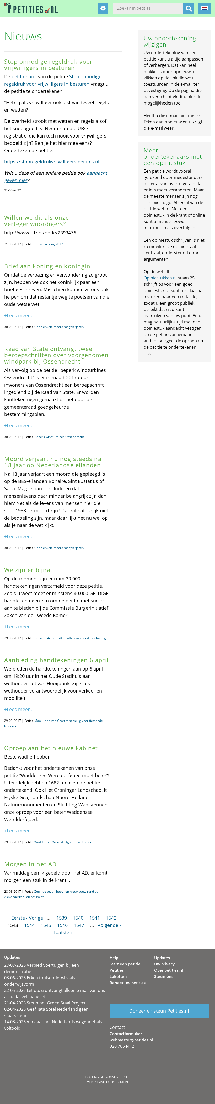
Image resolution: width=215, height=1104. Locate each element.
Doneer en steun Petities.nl (159, 1011)
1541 (94, 918)
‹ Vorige (34, 918)
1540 (78, 918)
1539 (61, 918)
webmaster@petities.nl (131, 1039)
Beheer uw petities (128, 982)
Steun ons (163, 976)
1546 (62, 925)
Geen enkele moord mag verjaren (59, 327)
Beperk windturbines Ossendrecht (59, 437)
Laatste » (63, 932)
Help (114, 957)
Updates (162, 957)
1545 (46, 925)
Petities (117, 970)
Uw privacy (164, 963)
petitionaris (24, 76)
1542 (111, 918)
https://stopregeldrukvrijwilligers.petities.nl (51, 161)
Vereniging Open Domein (107, 1082)
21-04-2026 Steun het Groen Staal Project (44, 1003)
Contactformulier (126, 1033)
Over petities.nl (168, 970)
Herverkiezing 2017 (48, 244)
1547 (79, 925)
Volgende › (109, 925)
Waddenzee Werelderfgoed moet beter (63, 842)
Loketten (118, 976)
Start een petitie (125, 963)
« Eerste (16, 918)
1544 (29, 925)
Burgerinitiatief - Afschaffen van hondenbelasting (70, 638)
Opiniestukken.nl (160, 278)
